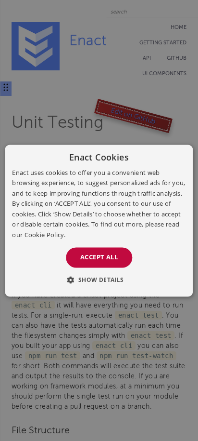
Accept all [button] (99, 257)
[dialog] (99, 220)
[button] (99, 279)
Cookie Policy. (45, 234)
